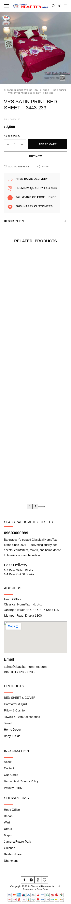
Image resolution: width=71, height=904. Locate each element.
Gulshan (9, 848)
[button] (39, 506)
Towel (7, 723)
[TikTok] (38, 879)
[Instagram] (31, 879)
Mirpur (8, 835)
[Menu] (6, 6)
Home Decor (12, 729)
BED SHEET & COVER (20, 697)
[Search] (53, 6)
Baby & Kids (12, 736)
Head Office (12, 809)
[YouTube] (44, 879)
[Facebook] (24, 879)
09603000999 (16, 533)
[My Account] (59, 6)
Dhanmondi (11, 860)
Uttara (8, 828)
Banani (8, 816)
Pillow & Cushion (15, 710)
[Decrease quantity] (6, 144)
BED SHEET (59, 90)
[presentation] (30, 506)
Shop (46, 90)
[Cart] (65, 6)
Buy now (35, 156)
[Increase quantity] (23, 144)
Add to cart (48, 144)
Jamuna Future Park (17, 841)
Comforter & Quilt (15, 704)
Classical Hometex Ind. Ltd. (21, 90)
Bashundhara (12, 854)
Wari (7, 822)
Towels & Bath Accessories (22, 716)
